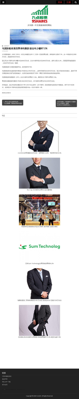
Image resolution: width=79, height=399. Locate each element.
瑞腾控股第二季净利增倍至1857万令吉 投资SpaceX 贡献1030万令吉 (40, 300)
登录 (60, 2)
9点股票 (39, 396)
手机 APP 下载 (6, 382)
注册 (69, 2)
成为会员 (4, 385)
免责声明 (4, 379)
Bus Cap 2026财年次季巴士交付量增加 (39, 190)
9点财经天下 (6, 45)
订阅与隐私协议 (6, 376)
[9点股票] (39, 14)
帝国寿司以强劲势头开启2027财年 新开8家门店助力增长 (39, 227)
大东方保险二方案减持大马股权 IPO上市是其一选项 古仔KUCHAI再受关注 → (66, 103)
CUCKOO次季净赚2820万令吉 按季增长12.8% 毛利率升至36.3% (39, 153)
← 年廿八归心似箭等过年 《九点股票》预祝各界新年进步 (12, 102)
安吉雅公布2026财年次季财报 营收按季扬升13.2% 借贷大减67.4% (39, 337)
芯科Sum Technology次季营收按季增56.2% (40, 263)
